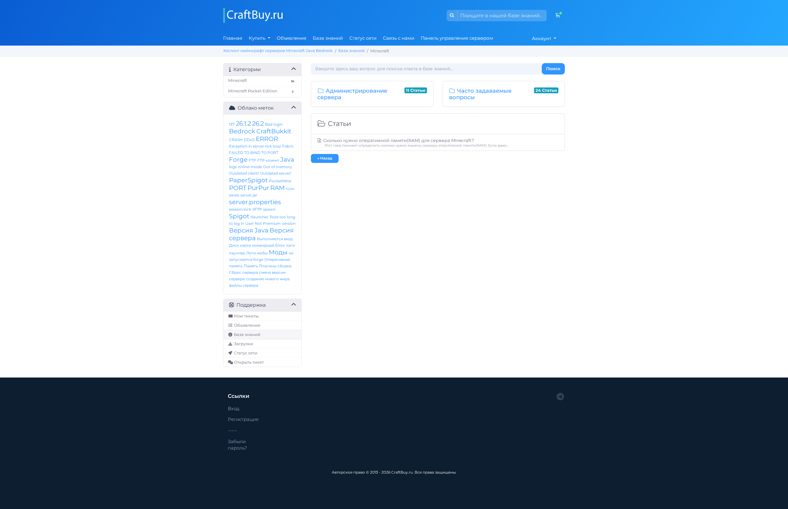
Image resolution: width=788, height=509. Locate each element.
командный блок (268, 245)
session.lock (240, 209)
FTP (252, 160)
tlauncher (259, 217)
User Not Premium (263, 223)
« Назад (324, 158)
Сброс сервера (243, 272)
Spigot (239, 216)
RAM (277, 188)
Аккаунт (542, 38)
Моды (278, 252)
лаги (290, 245)
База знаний (328, 38)
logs (233, 166)
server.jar (248, 195)
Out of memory (277, 166)
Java (287, 159)
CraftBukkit (273, 131)
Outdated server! (275, 173)
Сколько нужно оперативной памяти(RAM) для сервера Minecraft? (415, 142)
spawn (269, 209)
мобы (262, 253)
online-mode (250, 166)
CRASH (236, 139)
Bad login (274, 124)
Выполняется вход (275, 238)
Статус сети (362, 38)
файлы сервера (243, 285)
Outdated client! (244, 173)
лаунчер (237, 253)
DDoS (249, 139)
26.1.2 (243, 123)
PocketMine (280, 181)
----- (232, 430)
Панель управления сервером (457, 38)
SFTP (257, 209)
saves (234, 195)
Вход (233, 408)
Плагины (267, 266)
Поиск (553, 68)
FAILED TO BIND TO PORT (253, 152)
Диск (234, 245)
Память (251, 266)
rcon (290, 188)
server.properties (255, 202)
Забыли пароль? (237, 444)
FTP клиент (268, 160)
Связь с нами (398, 38)
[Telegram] (560, 397)
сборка (284, 266)
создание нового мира (268, 279)
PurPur (258, 188)
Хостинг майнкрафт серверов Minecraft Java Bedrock (278, 50)
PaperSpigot (248, 180)
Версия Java (248, 230)
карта (245, 245)
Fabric (288, 146)
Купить (258, 38)
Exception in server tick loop (255, 146)
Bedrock (242, 131)
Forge (238, 159)
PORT (237, 188)
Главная (232, 38)
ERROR (267, 139)
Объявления (291, 38)
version (289, 223)
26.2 (258, 123)
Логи (251, 253)
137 (232, 124)
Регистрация (243, 419)
